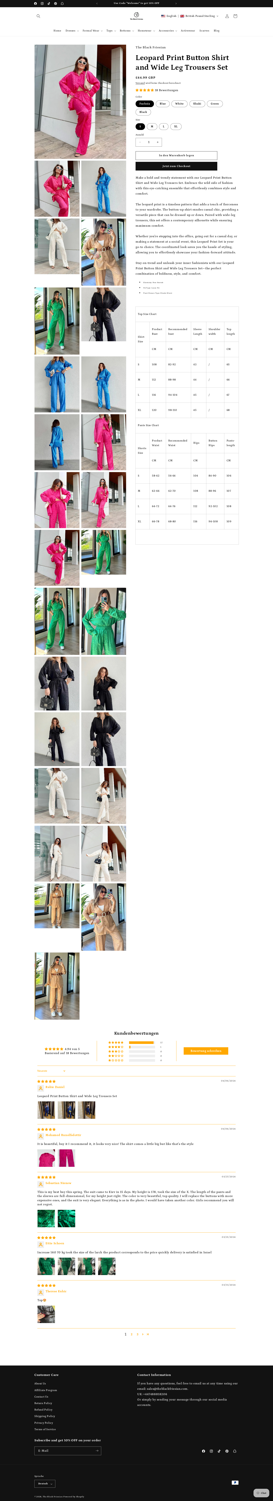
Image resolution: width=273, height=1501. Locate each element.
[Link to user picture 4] (107, 1266)
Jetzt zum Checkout (176, 166)
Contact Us (41, 1396)
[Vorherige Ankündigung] (97, 3)
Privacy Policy (43, 1422)
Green (215, 103)
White (179, 103)
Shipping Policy (44, 1416)
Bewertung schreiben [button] (206, 1051)
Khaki (197, 103)
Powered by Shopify (73, 1497)
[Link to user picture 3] (86, 1110)
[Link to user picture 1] (46, 1110)
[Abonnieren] (97, 1450)
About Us (40, 1383)
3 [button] (138, 1334)
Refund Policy (43, 1409)
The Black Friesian (53, 1497)
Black (143, 111)
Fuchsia (144, 103)
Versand (140, 83)
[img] (46, 1081)
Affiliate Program (45, 1390)
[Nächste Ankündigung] (176, 3)
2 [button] (132, 1334)
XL (176, 126)
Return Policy (43, 1403)
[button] (38, 16)
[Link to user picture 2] (66, 1110)
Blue (163, 103)
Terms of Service (45, 1429)
